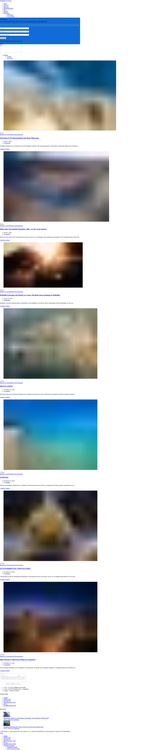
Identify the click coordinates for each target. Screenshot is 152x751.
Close (1, 733)
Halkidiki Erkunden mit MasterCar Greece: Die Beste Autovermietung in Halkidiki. (30, 295)
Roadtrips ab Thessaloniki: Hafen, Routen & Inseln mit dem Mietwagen (23, 727)
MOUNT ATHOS (6, 386)
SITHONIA (4, 477)
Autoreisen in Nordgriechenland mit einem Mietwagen (19, 138)
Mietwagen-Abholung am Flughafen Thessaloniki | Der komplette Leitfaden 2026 (26, 718)
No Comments (15, 719)
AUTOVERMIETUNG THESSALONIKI (15, 568)
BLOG (5, 704)
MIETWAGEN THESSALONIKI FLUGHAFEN (18, 660)
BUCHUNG (7, 701)
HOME (6, 697)
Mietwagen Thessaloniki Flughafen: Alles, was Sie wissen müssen (23, 229)
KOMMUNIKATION (10, 705)
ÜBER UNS (7, 699)
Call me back (3, 19)
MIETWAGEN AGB (9, 702)
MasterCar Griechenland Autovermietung (11, 134)
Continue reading (5, 149)
